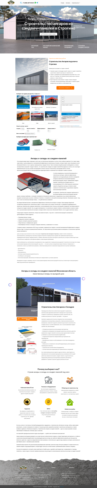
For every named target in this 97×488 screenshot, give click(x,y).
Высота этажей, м (31, 128)
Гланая (62, 3)
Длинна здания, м (51, 128)
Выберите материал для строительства (26, 136)
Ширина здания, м (41, 128)
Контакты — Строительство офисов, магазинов (42, 474)
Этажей (18, 128)
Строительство (75, 3)
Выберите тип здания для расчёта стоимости (28, 93)
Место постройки (20, 133)
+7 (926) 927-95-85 (28, 3)
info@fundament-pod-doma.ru (70, 473)
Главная (42, 472)
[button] (48, 34)
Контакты (68, 3)
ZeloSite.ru (62, 486)
